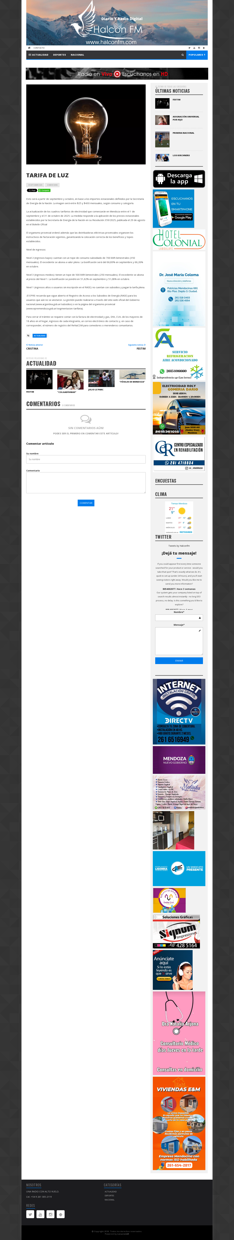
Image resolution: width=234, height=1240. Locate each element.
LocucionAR (123, 1234)
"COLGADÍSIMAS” (66, 392)
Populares (196, 54)
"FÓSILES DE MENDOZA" (132, 381)
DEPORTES (59, 54)
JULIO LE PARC (95, 389)
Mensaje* (179, 624)
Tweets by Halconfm (179, 545)
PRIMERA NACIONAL (183, 132)
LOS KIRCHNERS (181, 155)
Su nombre (32, 453)
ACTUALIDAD (39, 54)
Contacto (39, 48)
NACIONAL (77, 54)
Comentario (33, 470)
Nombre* (179, 612)
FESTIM (30, 391)
